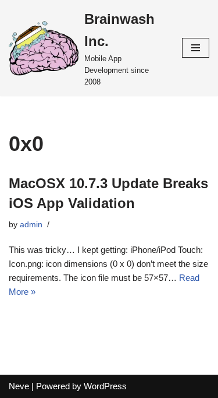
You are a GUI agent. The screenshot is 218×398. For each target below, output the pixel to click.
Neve (19, 386)
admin (31, 224)
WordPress (105, 386)
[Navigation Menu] (195, 48)
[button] (43, 48)
